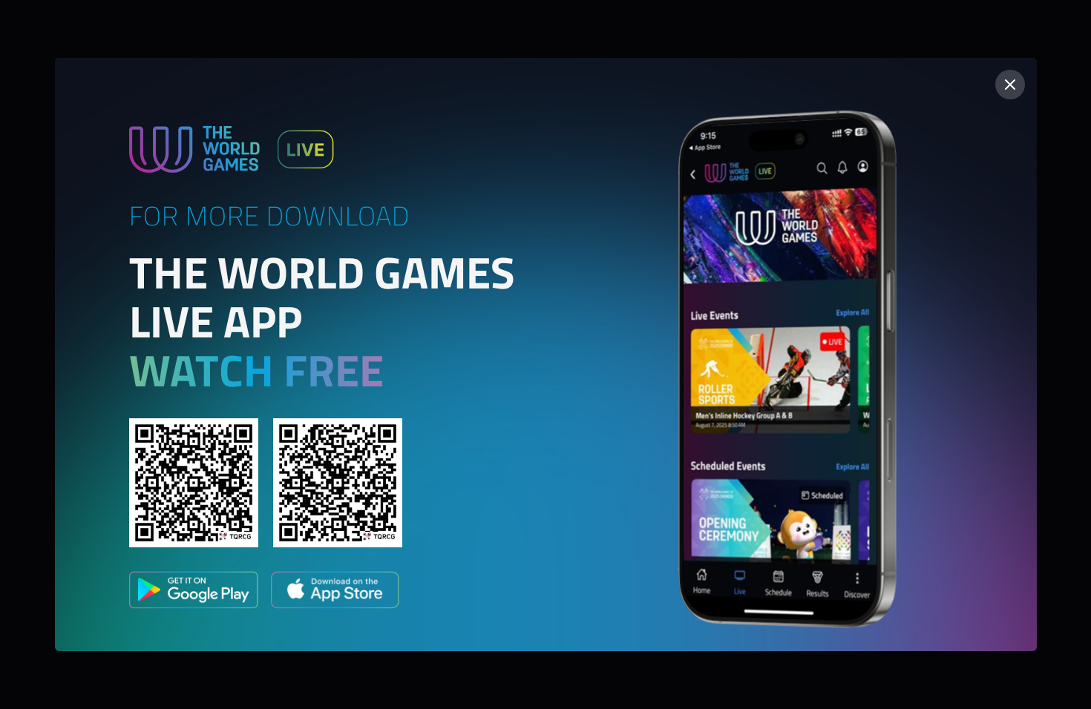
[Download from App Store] (334, 592)
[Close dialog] (1010, 84)
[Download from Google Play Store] (193, 592)
